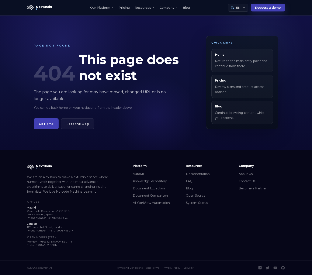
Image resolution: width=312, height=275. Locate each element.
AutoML (139, 174)
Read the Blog (77, 124)
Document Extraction (149, 188)
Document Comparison (150, 195)
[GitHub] (283, 268)
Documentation (198, 174)
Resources (143, 8)
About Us (246, 174)
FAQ (189, 181)
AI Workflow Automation (151, 203)
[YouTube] (275, 268)
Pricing (124, 8)
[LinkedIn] (260, 268)
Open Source (195, 195)
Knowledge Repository (150, 181)
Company (167, 8)
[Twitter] (268, 268)
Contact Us (247, 181)
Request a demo (268, 8)
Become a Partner (252, 188)
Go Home (46, 124)
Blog (186, 8)
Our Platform (100, 8)
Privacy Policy (171, 267)
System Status (197, 203)
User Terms (152, 267)
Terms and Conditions (129, 267)
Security (189, 267)
